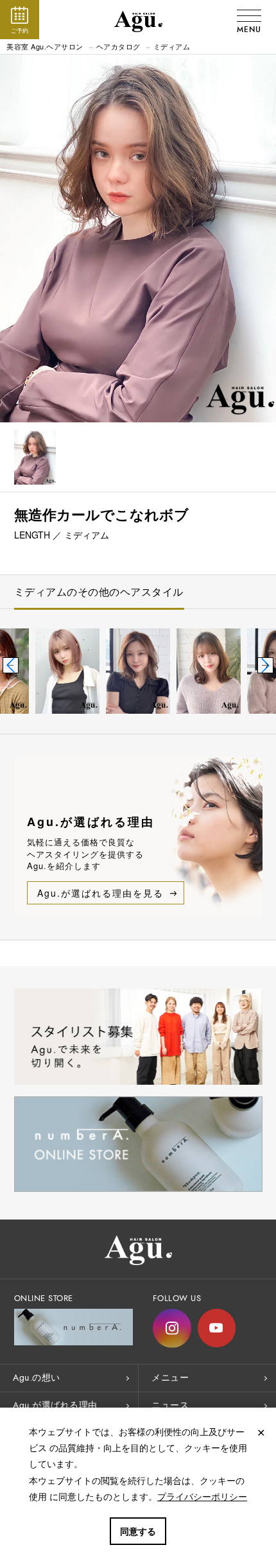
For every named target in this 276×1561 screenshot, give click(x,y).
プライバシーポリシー (202, 1496)
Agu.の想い (36, 1378)
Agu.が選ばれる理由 (55, 1405)
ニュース (170, 1405)
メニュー (170, 1378)
